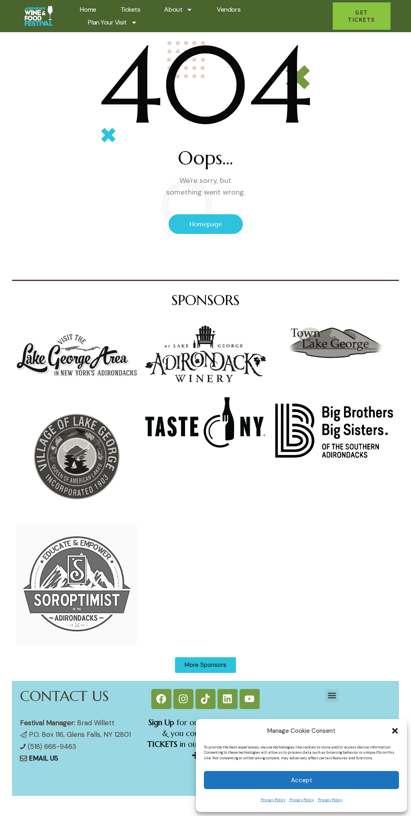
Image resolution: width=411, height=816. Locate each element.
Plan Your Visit (107, 22)
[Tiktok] (205, 699)
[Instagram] (183, 699)
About (173, 9)
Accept (301, 780)
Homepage (205, 224)
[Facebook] (161, 699)
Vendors (228, 9)
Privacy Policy (273, 800)
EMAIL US (43, 758)
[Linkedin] (228, 699)
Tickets (130, 9)
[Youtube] (250, 699)
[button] (395, 731)
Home (88, 9)
